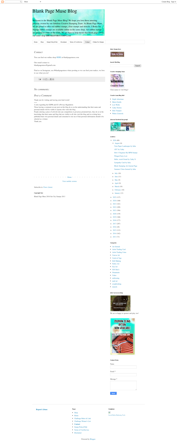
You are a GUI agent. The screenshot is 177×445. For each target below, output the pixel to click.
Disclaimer (64, 42)
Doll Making (116, 261)
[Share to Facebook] (51, 79)
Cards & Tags (116, 258)
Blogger (92, 439)
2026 (115, 140)
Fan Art (115, 266)
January (117, 193)
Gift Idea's (115, 269)
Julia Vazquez (116, 110)
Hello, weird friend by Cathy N (125, 159)
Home (35, 42)
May (116, 180)
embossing (115, 278)
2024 (115, 200)
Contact (87, 42)
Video (114, 275)
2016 (115, 227)
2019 (115, 217)
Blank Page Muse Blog (54, 10)
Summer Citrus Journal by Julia (125, 169)
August (117, 143)
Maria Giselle (116, 102)
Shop (42, 42)
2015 (115, 230)
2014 (115, 233)
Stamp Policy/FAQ (52, 42)
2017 (115, 223)
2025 (115, 197)
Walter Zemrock (117, 113)
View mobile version (69, 181)
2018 (115, 220)
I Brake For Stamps (98, 42)
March (117, 186)
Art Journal (116, 246)
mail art (115, 281)
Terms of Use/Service (76, 42)
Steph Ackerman (118, 99)
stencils (114, 287)
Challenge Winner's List (82, 421)
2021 (115, 210)
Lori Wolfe (116, 105)
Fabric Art (115, 264)
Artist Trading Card (119, 249)
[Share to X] (48, 79)
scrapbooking (116, 284)
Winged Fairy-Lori (120, 156)
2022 (115, 207)
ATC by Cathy (119, 149)
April (117, 183)
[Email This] (44, 79)
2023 (115, 204)
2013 (115, 237)
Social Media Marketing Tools (116, 415)
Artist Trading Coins (119, 252)
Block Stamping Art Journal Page (125, 166)
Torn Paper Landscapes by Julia (125, 146)
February (118, 190)
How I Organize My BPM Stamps (125, 152)
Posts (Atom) (47, 187)
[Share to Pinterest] (53, 79)
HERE (58, 57)
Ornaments (116, 272)
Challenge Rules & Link (82, 418)
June (116, 176)
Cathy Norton (116, 108)
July (116, 173)
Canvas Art (116, 255)
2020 (115, 214)
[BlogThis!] (46, 79)
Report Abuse (41, 409)
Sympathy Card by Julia (122, 162)
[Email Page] (39, 79)
